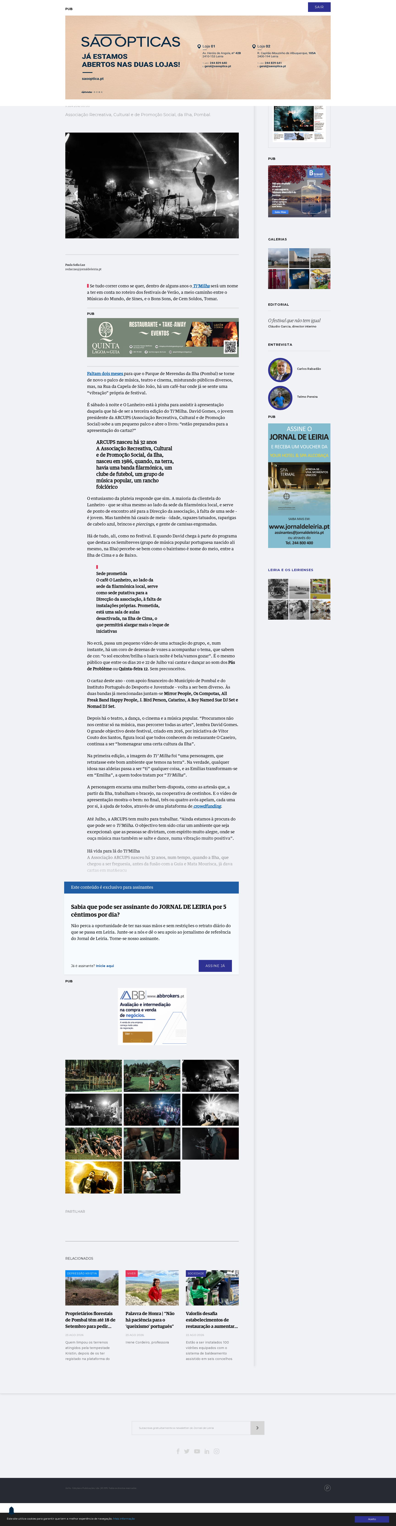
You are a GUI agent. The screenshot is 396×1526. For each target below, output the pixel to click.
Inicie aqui (105, 966)
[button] (75, 193)
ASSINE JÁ (215, 966)
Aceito (372, 1519)
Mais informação (124, 1518)
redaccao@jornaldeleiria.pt (83, 269)
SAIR (319, 7)
